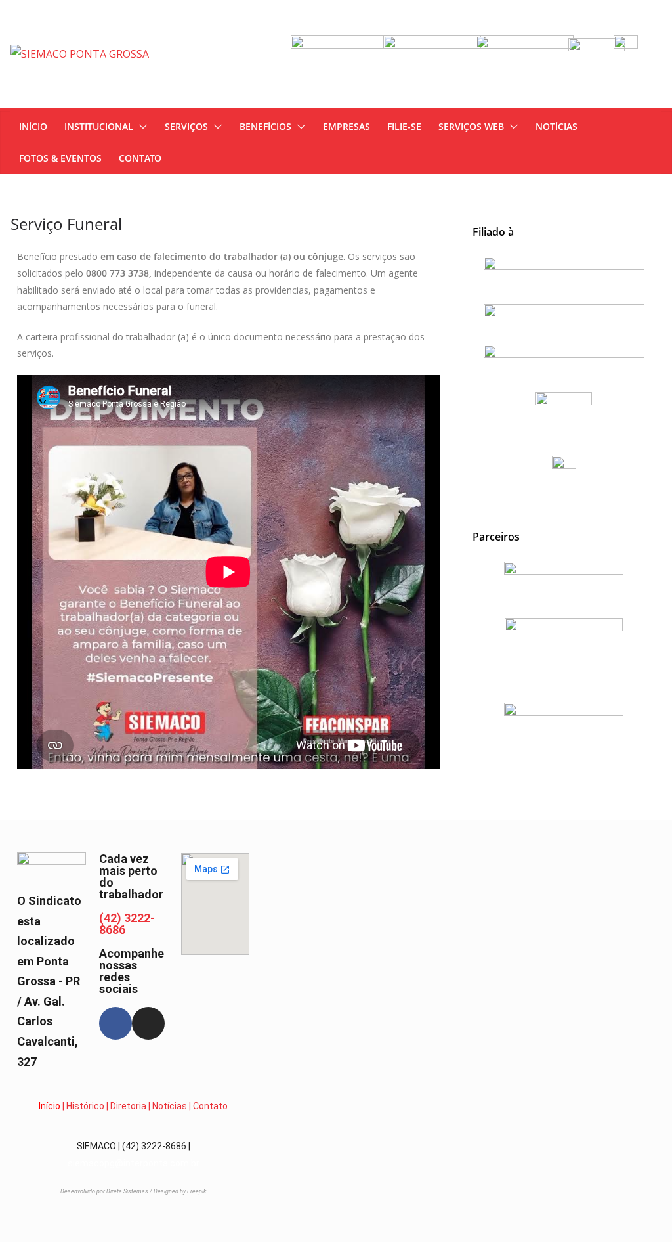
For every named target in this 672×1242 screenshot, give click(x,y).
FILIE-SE (404, 126)
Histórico (85, 1106)
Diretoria (128, 1106)
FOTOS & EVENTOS (60, 158)
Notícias (169, 1106)
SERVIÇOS (186, 126)
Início (49, 1106)
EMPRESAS (346, 126)
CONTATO (140, 158)
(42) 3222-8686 (127, 924)
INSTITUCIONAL (98, 126)
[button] (140, 127)
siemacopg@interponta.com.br (134, 1163)
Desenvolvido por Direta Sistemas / (107, 1191)
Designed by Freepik (180, 1191)
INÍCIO (33, 126)
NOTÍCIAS (557, 126)
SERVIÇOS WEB (471, 126)
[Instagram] (148, 1023)
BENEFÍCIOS (265, 126)
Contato (210, 1106)
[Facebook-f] (115, 1023)
